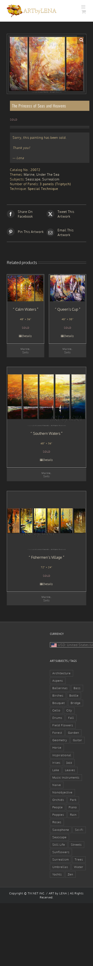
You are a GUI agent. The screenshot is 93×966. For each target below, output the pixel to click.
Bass (77, 688)
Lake (55, 770)
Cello (56, 710)
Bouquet (58, 703)
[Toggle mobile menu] (83, 7)
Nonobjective (62, 792)
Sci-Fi (79, 830)
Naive (56, 785)
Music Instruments (65, 777)
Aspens (57, 680)
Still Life (58, 844)
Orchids (58, 800)
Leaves (70, 770)
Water (78, 867)
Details (27, 336)
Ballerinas (60, 688)
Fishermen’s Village (46, 557)
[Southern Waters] (46, 396)
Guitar (77, 740)
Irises (56, 762)
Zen (70, 874)
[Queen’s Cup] (67, 288)
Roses (56, 822)
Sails (25, 352)
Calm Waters (25, 309)
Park (73, 800)
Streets (76, 844)
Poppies (58, 814)
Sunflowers (61, 852)
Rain (73, 814)
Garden (73, 732)
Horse (56, 747)
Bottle (74, 695)
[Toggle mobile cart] (83, 11)
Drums (57, 718)
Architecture (61, 673)
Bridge (76, 703)
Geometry (59, 740)
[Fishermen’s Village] (46, 520)
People (57, 807)
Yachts (57, 874)
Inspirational (61, 755)
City (69, 710)
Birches (57, 695)
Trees (79, 859)
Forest (57, 732)
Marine (29, 174)
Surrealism (50, 179)
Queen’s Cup (67, 309)
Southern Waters (46, 433)
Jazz (69, 762)
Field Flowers (62, 725)
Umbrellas (60, 867)
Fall (71, 718)
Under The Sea (47, 174)
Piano (73, 807)
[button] (81, 39)
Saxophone (60, 830)
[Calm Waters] (25, 288)
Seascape (33, 179)
